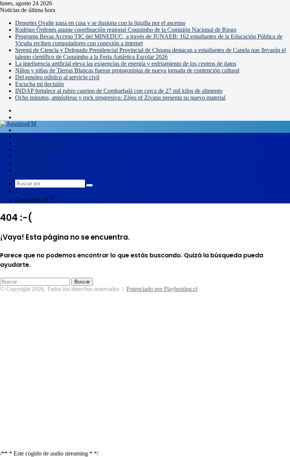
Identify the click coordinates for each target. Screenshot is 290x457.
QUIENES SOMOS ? (35, 163)
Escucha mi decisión (39, 84)
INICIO (22, 136)
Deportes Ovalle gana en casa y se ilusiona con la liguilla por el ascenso (100, 23)
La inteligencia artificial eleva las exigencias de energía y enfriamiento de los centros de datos (125, 63)
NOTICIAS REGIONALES (40, 143)
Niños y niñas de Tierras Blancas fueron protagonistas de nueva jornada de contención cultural (127, 70)
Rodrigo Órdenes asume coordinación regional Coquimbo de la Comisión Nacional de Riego (125, 29)
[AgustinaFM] (18, 123)
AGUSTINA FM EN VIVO (40, 170)
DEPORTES (26, 157)
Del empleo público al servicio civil (57, 77)
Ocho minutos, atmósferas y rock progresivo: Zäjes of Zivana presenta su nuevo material (120, 97)
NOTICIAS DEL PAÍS (36, 150)
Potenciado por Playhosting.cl (161, 289)
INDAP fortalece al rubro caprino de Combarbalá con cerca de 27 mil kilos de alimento (118, 91)
